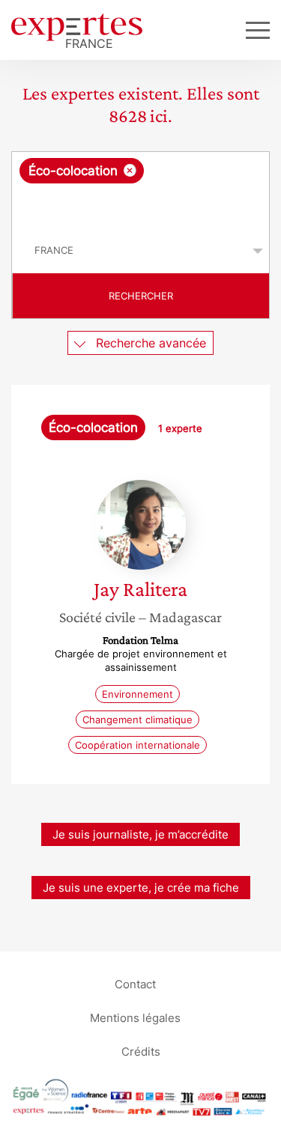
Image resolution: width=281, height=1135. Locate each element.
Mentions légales (135, 1017)
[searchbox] (141, 205)
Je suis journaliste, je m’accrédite (140, 834)
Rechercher (141, 296)
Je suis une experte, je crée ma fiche (141, 887)
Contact (135, 983)
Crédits (140, 1051)
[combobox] (140, 190)
